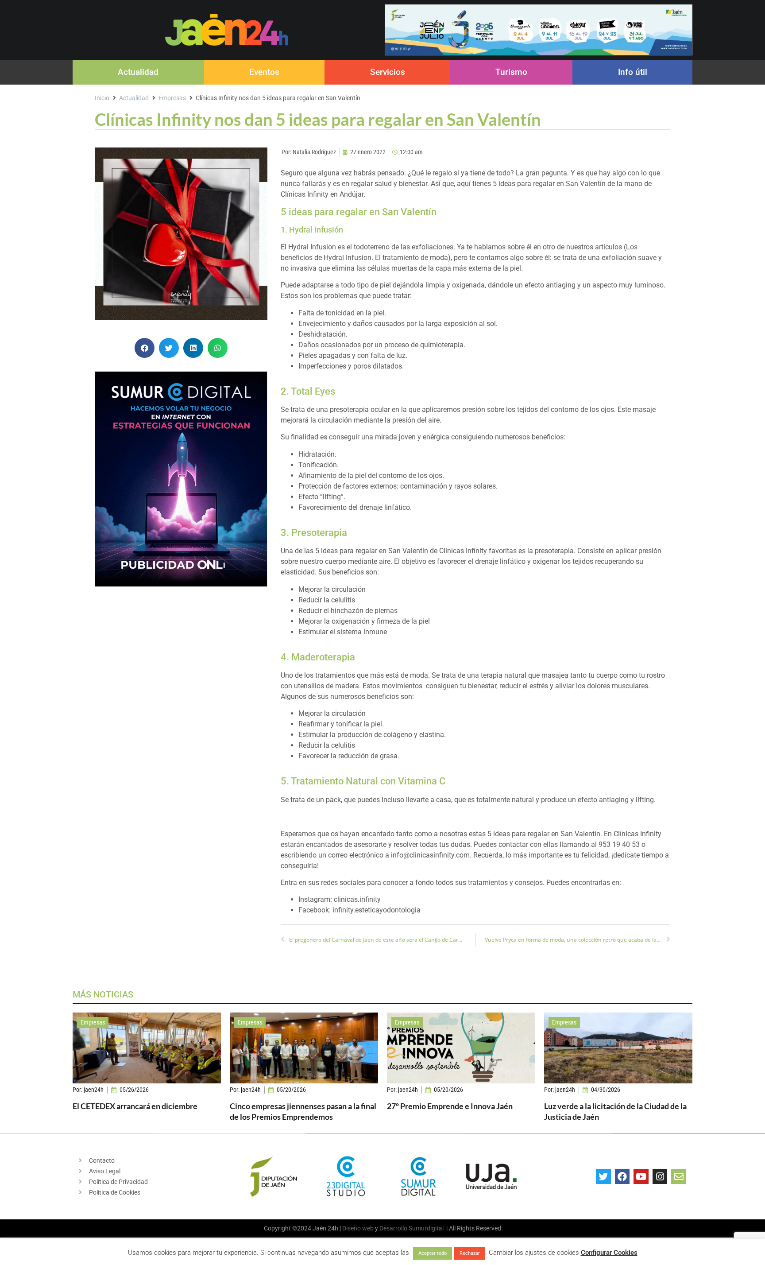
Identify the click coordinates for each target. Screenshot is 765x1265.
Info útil (632, 72)
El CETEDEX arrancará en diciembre (135, 1106)
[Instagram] (660, 1176)
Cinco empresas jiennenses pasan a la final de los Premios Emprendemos (303, 1111)
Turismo (511, 72)
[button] (145, 348)
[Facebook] (622, 1176)
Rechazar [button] (470, 1253)
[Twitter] (603, 1176)
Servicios (387, 72)
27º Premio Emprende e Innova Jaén (450, 1106)
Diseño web (358, 1228)
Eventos (264, 72)
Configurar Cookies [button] (609, 1253)
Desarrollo (393, 1228)
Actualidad (138, 72)
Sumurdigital (426, 1228)
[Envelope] (678, 1176)
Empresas (172, 97)
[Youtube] (641, 1176)
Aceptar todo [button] (432, 1253)
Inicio (102, 97)
